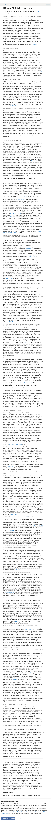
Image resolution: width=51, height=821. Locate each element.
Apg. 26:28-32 (18, 621)
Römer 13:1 (27, 181)
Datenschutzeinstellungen (8, 815)
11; (9, 592)
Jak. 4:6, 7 (36, 723)
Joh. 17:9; (27, 660)
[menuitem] (2, 1)
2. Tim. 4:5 (14, 679)
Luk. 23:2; (33, 526)
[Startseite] (2, 1)
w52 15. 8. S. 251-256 (10, 4)
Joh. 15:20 (11, 322)
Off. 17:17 (32, 697)
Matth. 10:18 (12, 530)
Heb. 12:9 (10, 216)
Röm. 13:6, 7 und (23, 382)
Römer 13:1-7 (25, 392)
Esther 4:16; (17, 569)
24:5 (41, 526)
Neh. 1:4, (6, 592)
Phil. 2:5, (8, 233)
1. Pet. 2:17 (30, 382)
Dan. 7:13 (19, 213)
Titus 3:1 (35, 44)
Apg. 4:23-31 (28, 629)
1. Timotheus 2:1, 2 (18, 444)
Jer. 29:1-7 (35, 438)
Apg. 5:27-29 (34, 160)
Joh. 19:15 (28, 673)
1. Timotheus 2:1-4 (18, 387)
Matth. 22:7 (14, 514)
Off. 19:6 (12, 213)
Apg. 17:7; (37, 526)
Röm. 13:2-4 (9, 278)
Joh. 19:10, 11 (39, 72)
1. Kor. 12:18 (32, 256)
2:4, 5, (11, 592)
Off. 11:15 (17, 233)
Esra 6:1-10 (10, 466)
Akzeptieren (5, 818)
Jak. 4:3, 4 (31, 660)
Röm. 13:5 (27, 342)
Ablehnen (12, 818)
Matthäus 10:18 (25, 516)
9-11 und (12, 233)
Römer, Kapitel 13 (21, 199)
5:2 (21, 569)
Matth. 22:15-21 (12, 106)
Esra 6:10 (11, 444)
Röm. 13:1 (26, 190)
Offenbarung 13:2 (22, 196)
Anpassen (18, 818)
